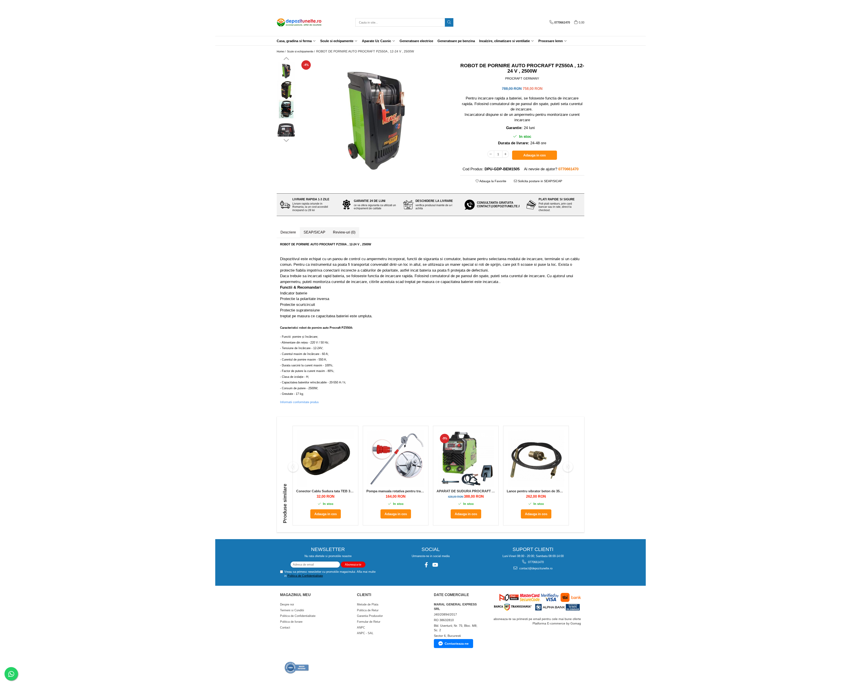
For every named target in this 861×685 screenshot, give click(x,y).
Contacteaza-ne (457, 643)
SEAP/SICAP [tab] (314, 232)
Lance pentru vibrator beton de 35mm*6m (536, 491)
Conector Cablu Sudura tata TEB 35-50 (325, 491)
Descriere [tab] (288, 232)
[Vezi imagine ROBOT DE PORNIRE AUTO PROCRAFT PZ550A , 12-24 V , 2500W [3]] (286, 128)
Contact (285, 627)
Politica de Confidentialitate (305, 575)
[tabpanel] (375, 119)
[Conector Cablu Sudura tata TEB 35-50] (325, 458)
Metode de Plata (367, 604)
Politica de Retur (367, 610)
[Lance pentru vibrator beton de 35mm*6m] (536, 458)
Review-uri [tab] (344, 232)
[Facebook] (426, 565)
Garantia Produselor (370, 616)
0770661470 (535, 562)
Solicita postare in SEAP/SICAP (539, 181)
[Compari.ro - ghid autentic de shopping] (296, 667)
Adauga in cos (534, 155)
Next (286, 140)
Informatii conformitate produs (299, 402)
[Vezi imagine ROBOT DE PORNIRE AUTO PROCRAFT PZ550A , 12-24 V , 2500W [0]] (286, 71)
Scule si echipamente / (301, 51)
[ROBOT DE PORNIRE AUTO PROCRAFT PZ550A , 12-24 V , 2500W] (375, 119)
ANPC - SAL (365, 633)
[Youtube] (435, 565)
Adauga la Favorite (492, 181)
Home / (281, 51)
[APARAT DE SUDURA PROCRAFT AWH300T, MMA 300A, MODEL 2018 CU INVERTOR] (466, 458)
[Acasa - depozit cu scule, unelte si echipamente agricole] (299, 22)
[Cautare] (449, 22)
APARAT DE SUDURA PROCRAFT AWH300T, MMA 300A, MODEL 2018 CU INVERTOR (466, 491)
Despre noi (287, 604)
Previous (286, 59)
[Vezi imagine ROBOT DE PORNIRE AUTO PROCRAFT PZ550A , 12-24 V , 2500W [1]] (286, 90)
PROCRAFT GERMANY (522, 78)
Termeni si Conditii (292, 610)
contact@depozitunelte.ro (535, 568)
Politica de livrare (291, 621)
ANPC (361, 627)
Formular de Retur (368, 621)
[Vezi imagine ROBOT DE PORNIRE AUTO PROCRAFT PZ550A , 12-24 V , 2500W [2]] (286, 109)
